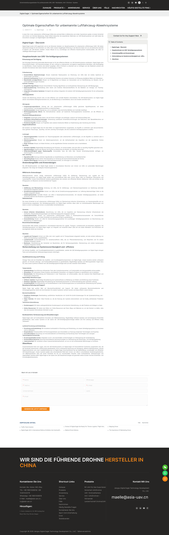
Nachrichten (145, 422)
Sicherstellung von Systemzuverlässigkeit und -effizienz (128, 56)
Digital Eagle (24, 13)
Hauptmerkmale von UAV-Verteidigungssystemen (127, 50)
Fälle (139, 422)
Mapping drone (113, 426)
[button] (150, 8)
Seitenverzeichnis (84, 531)
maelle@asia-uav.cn (32, 499)
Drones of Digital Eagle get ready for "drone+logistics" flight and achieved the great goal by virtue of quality (85, 426)
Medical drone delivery (71, 430)
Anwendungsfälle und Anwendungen (123, 53)
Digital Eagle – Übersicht (119, 47)
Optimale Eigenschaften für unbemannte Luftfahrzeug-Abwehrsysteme (58, 13)
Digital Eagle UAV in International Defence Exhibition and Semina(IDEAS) (41, 430)
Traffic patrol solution (27, 427)
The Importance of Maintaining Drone (120, 430)
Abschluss (115, 59)
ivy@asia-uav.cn (26, 501)
